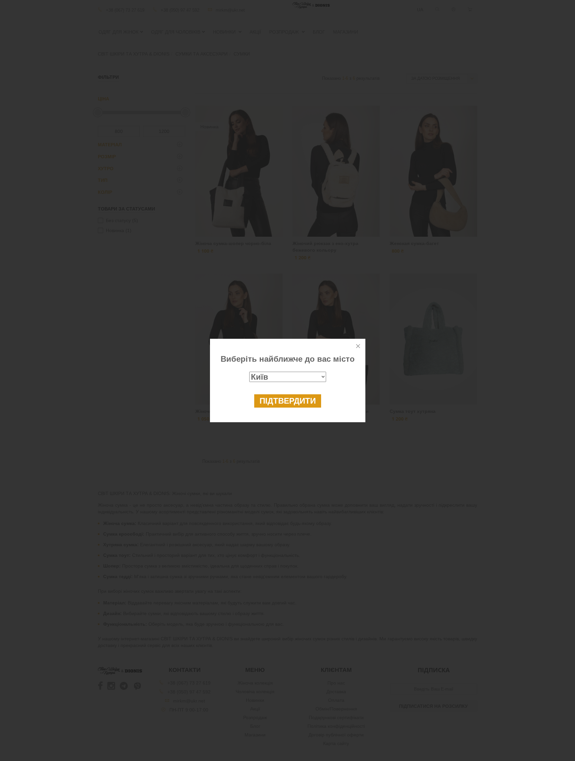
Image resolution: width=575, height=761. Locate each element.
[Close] (358, 346)
